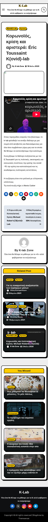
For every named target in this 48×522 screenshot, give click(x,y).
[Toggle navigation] (3, 9)
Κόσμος (11, 439)
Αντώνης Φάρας (16, 317)
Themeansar (23, 518)
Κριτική (23, 29)
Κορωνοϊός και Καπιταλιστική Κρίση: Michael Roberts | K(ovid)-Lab (15, 217)
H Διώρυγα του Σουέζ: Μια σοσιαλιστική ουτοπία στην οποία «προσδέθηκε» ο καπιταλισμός (23, 446)
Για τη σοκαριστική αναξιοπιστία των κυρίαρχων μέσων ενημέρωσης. (22, 288)
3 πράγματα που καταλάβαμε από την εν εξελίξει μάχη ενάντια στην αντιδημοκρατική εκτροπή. (24, 472)
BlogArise (37, 515)
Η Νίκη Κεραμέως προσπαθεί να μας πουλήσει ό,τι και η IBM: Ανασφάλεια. (33, 215)
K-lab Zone (19, 66)
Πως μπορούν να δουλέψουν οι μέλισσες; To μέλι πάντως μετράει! (22, 394)
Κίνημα (10, 280)
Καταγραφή (11, 306)
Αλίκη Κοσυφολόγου (18, 290)
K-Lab (23, 5)
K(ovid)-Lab (12, 29)
